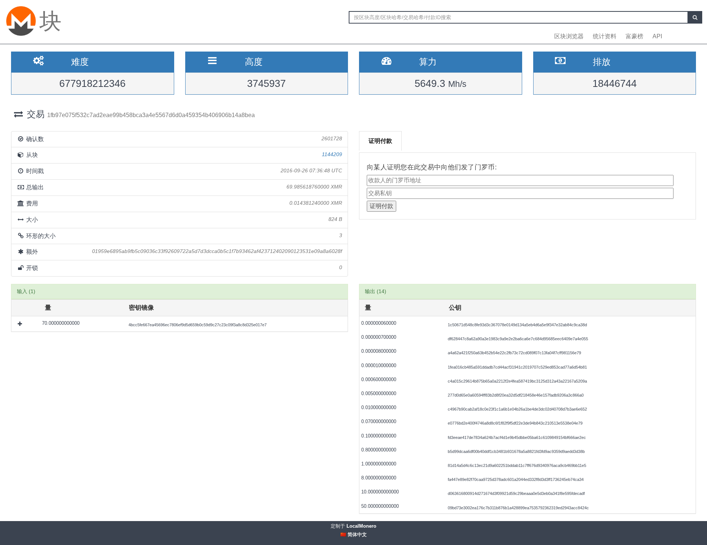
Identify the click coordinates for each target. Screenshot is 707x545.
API (657, 36)
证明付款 (380, 141)
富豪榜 (634, 36)
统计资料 (604, 36)
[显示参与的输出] (20, 323)
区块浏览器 (569, 36)
